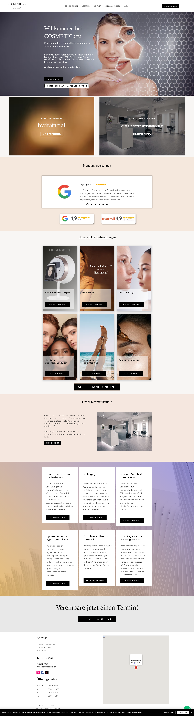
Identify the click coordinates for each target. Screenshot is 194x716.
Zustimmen (183, 712)
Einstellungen (169, 712)
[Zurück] (46, 191)
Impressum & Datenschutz (47, 705)
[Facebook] (42, 672)
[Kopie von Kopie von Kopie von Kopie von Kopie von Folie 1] (107, 204)
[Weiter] (147, 191)
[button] (113, 6)
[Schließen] (191, 712)
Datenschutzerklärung (134, 712)
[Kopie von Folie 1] (91, 204)
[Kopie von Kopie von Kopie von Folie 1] (99, 204)
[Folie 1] (87, 204)
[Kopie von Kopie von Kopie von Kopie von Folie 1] (103, 204)
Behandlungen (73, 423)
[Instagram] (38, 672)
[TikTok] (46, 672)
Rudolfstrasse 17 (43, 647)
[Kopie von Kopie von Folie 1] (95, 204)
